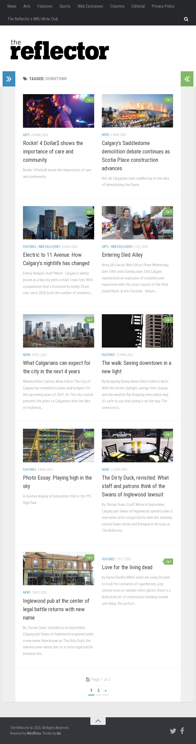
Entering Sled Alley (122, 255)
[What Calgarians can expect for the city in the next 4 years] (58, 331)
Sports (64, 6)
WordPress (34, 733)
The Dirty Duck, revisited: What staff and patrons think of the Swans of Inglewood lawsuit (135, 486)
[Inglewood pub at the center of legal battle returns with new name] (58, 568)
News (11, 6)
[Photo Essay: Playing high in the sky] (58, 445)
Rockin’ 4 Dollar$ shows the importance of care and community (53, 151)
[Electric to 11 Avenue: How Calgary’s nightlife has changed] (58, 222)
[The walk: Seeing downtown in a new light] (137, 331)
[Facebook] (182, 731)
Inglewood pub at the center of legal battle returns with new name (56, 609)
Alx (59, 733)
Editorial (138, 6)
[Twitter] (173, 731)
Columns (117, 6)
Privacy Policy (163, 6)
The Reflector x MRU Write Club (32, 19)
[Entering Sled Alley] (137, 222)
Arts (26, 6)
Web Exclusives (90, 6)
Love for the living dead (127, 567)
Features (45, 6)
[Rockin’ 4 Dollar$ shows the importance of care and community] (58, 111)
